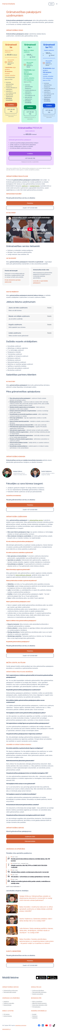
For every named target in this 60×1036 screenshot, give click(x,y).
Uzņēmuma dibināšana (38, 990)
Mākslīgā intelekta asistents (39, 1003)
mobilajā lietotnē (35, 186)
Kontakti (34, 1014)
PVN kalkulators (36, 1007)
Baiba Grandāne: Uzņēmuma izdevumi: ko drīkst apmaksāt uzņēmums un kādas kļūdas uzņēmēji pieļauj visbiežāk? (36, 909)
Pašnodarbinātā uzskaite (9, 992)
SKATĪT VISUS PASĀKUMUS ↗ (13, 886)
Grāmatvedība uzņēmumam (10, 990)
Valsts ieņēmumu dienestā (23, 575)
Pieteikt (49, 307)
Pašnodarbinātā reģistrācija (39, 992)
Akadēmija (6, 1001)
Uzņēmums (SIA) (30, 836)
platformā (25, 186)
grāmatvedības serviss (36, 520)
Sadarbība (34, 1017)
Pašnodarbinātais (30, 841)
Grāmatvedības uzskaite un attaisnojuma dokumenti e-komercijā (30, 872)
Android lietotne (7, 1016)
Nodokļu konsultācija (37, 994)
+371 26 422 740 (11, 110)
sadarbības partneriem (20, 1025)
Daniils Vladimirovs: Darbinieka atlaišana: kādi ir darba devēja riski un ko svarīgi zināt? (35, 920)
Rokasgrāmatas (7, 1005)
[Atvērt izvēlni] (57, 4)
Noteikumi (34, 1016)
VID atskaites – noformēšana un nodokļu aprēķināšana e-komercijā (30, 876)
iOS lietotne (6, 1014)
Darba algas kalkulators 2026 (39, 1005)
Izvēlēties (11, 104)
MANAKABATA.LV (6, 1029)
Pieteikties (30, 203)
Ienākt (51, 3)
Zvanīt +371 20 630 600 (30, 208)
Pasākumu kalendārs (8, 1003)
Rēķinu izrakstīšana (37, 1001)
